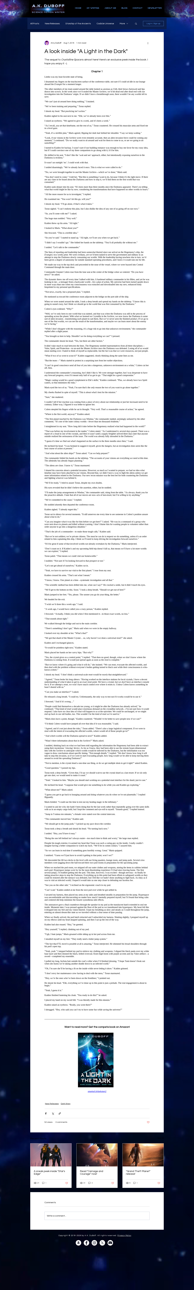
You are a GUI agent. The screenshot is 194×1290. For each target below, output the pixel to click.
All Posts (34, 23)
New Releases (52, 23)
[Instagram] (94, 1243)
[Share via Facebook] (45, 1113)
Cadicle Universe (105, 23)
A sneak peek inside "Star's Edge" (49, 1172)
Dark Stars (65, 1104)
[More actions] (148, 43)
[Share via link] (59, 1113)
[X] (102, 1243)
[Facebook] (86, 1243)
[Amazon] (78, 1243)
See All (161, 1138)
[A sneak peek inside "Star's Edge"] (50, 1154)
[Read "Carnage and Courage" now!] (97, 1154)
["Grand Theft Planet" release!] (143, 1154)
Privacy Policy (124, 1236)
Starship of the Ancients (78, 23)
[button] (136, 23)
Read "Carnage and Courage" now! (91, 1172)
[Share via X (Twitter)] (52, 1113)
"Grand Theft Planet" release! (138, 1172)
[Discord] (110, 1243)
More (122, 23)
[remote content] (97, 543)
